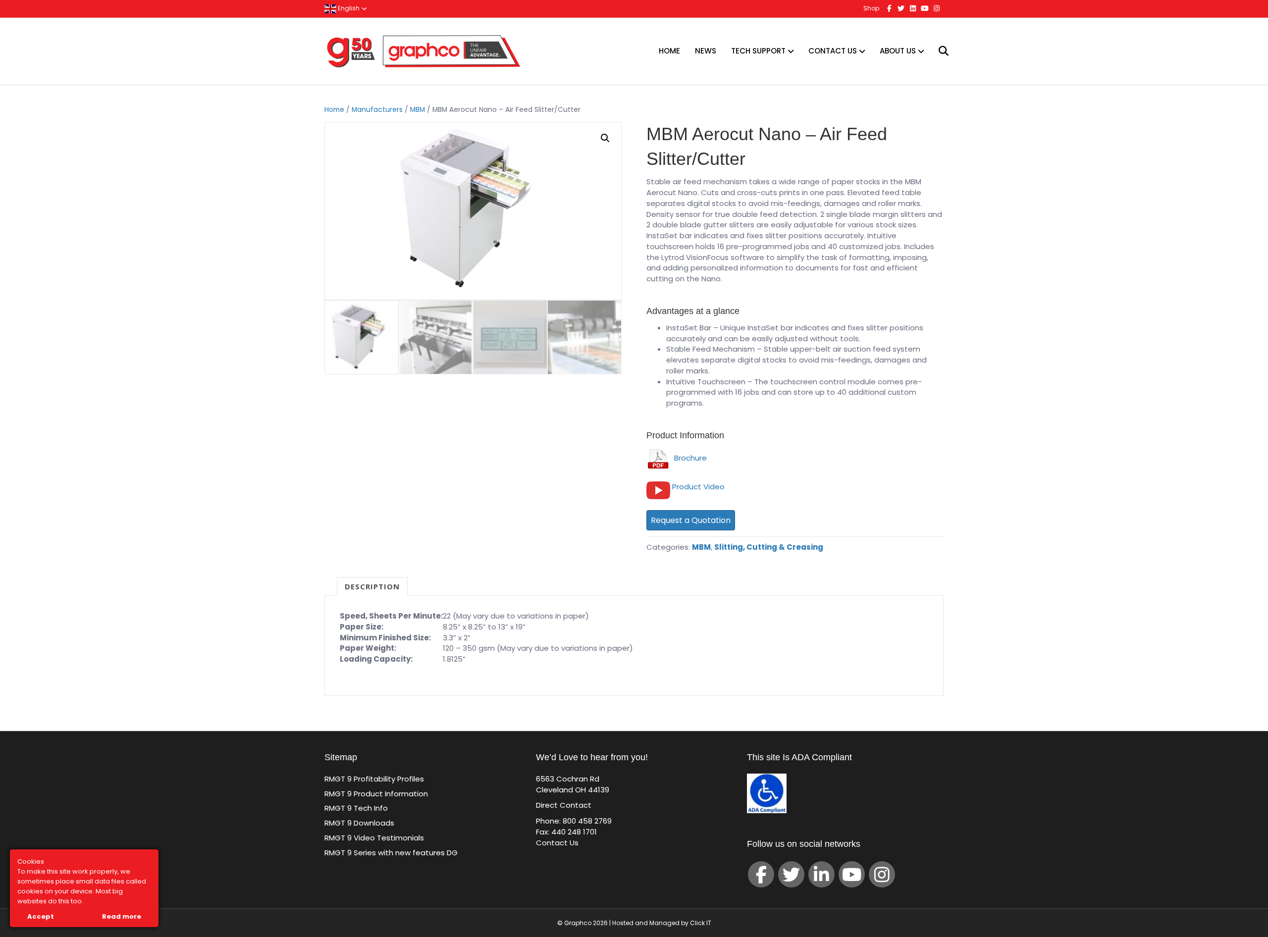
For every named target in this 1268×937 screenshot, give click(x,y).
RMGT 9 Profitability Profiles (374, 779)
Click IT (700, 923)
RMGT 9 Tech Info (356, 808)
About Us (898, 51)
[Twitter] (791, 874)
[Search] (937, 51)
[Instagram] (882, 874)
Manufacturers (377, 109)
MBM (417, 109)
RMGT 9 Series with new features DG (391, 852)
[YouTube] (852, 874)
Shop (871, 8)
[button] (605, 138)
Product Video (698, 486)
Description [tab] (372, 586)
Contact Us (832, 51)
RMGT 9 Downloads (359, 823)
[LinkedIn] (821, 874)
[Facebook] (761, 874)
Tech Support (758, 51)
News (705, 51)
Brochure (688, 458)
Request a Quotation (691, 520)
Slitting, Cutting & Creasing (768, 547)
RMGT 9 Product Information (376, 793)
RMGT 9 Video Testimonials (374, 838)
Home (669, 51)
